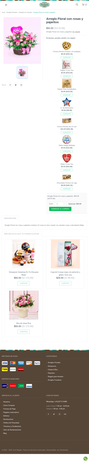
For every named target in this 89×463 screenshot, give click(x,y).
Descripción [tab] (10, 218)
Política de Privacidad (11, 423)
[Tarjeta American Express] (21, 363)
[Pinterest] (65, 414)
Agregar (67, 57)
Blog (5, 433)
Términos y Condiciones (12, 426)
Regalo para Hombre (55, 376)
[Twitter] (16, 85)
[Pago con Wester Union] (5, 369)
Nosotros (6, 402)
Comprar (24, 283)
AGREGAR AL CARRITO (60, 209)
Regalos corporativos (11, 412)
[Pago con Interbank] (21, 386)
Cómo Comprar (9, 405)
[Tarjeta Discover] (29, 363)
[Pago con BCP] (5, 386)
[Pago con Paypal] (37, 363)
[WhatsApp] (85, 459)
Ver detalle (76, 32)
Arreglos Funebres (55, 380)
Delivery (6, 416)
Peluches (51, 373)
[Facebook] (10, 85)
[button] (6, 4)
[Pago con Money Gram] (21, 369)
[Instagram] (21, 85)
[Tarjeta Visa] (5, 363)
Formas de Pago (9, 409)
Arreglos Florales (54, 362)
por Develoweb (62, 450)
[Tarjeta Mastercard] (13, 363)
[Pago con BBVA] (29, 386)
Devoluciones (8, 419)
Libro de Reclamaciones (12, 430)
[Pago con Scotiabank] (13, 386)
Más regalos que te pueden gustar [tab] (21, 234)
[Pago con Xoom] (13, 369)
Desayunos (52, 366)
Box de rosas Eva (23, 323)
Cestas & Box (53, 369)
